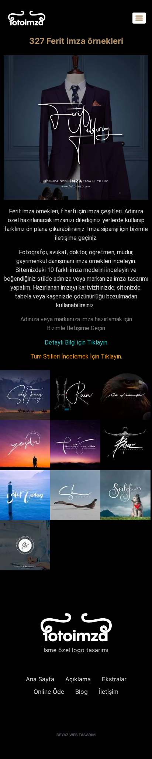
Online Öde (49, 691)
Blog (81, 691)
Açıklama (78, 679)
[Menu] (139, 18)
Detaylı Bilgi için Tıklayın (76, 342)
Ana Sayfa (40, 679)
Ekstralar (114, 679)
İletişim (108, 691)
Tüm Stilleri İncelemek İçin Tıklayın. (76, 356)
